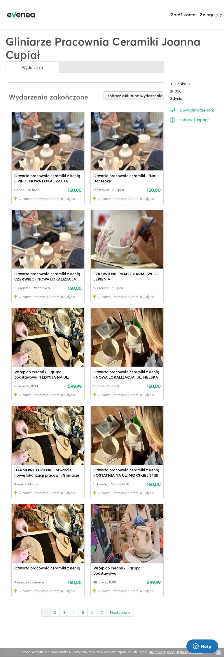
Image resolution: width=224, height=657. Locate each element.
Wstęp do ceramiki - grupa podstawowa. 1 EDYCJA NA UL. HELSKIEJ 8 (41, 377)
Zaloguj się (211, 15)
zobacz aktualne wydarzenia (135, 95)
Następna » (120, 612)
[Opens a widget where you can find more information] (202, 646)
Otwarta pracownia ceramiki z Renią (47, 568)
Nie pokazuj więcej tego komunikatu (176, 652)
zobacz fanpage (194, 119)
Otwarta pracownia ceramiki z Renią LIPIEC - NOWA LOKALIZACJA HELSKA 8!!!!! (47, 181)
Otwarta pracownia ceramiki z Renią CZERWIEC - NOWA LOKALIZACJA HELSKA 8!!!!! (47, 279)
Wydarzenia (32, 67)
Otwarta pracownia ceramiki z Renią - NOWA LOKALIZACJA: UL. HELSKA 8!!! (126, 377)
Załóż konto (183, 15)
